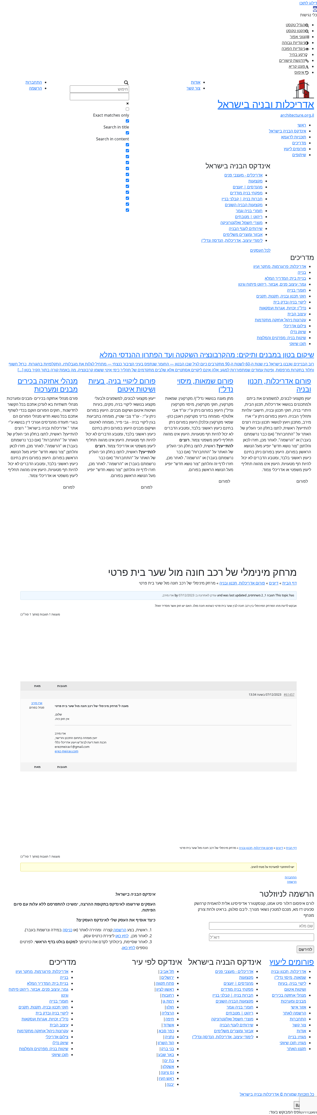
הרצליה (168, 1019)
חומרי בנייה (296, 290)
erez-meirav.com (66, 757)
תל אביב (167, 977)
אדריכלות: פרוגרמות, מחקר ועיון (279, 266)
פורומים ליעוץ (295, 149)
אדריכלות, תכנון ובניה (288, 977)
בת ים (169, 1066)
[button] (315, 9)
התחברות (34, 82)
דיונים (273, 589)
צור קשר (193, 88)
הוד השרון (166, 1048)
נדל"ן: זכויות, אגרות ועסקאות (282, 308)
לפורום (302, 487)
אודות (195, 82)
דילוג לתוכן (308, 3)
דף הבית (289, 589)
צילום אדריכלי (294, 326)
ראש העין (166, 1084)
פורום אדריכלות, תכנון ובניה (242, 589)
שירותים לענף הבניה (246, 228)
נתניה (169, 1042)
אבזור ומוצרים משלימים (243, 234)
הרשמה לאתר (294, 1019)
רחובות (168, 1001)
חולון (170, 1013)
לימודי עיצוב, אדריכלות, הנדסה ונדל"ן (232, 240)
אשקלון (168, 1072)
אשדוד (168, 1031)
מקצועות (255, 181)
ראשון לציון (165, 995)
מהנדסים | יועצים (248, 187)
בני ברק (167, 1054)
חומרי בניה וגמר (249, 210)
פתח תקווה (165, 989)
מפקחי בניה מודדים (246, 193)
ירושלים (167, 983)
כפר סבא (166, 1036)
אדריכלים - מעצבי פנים (243, 175)
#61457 (289, 700)
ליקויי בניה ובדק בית (289, 302)
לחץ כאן (122, 941)
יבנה (170, 1090)
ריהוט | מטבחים (249, 216)
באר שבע (166, 1060)
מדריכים (299, 143)
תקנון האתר (296, 1054)
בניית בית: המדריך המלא (285, 278)
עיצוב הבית (297, 314)
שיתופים (299, 154)
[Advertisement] (158, 535)
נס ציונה (167, 1078)
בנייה (302, 272)
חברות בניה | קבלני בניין (242, 199)
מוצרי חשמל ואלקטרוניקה (241, 222)
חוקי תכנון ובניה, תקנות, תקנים (281, 296)
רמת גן (168, 1007)
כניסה (67, 935)
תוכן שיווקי (297, 343)
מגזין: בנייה (297, 1042)
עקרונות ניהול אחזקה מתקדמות (280, 320)
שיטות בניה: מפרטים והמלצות (281, 337)
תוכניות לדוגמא (293, 137)
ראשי (301, 125)
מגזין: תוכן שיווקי (293, 1048)
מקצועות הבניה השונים (244, 204)
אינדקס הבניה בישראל (287, 131)
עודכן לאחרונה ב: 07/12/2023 (197, 601)
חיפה (169, 1025)
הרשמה (35, 88)
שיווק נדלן (298, 331)
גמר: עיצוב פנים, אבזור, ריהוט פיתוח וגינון (272, 284)
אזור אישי (298, 1013)
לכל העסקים (260, 250)
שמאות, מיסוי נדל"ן (290, 983)
